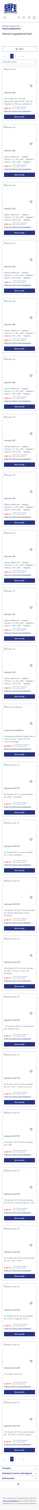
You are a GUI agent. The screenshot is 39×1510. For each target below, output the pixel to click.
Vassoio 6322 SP (12, 904)
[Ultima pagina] (23, 56)
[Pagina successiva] (19, 56)
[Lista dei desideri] (23, 17)
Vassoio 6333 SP (12, 1310)
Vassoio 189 (9, 498)
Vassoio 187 (9, 440)
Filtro (21, 49)
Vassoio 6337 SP (12, 1426)
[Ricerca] (18, 17)
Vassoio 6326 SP (12, 1020)
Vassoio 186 (9, 382)
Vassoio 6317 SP (12, 788)
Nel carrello (19, 117)
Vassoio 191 (9, 614)
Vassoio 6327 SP (12, 1078)
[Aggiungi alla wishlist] (31, 86)
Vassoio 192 (9, 672)
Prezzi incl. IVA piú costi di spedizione (17, 111)
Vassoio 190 (9, 556)
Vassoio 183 (10, 208)
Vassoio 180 (10, 92)
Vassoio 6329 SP (12, 1136)
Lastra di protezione (13, 730)
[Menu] (4, 17)
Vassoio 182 (9, 150)
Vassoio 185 (9, 324)
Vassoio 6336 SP (12, 1368)
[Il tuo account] (29, 17)
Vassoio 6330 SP (12, 1194)
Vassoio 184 (10, 266)
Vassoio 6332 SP (12, 1252)
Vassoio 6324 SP (12, 962)
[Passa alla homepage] (19, 8)
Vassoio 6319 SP (12, 846)
